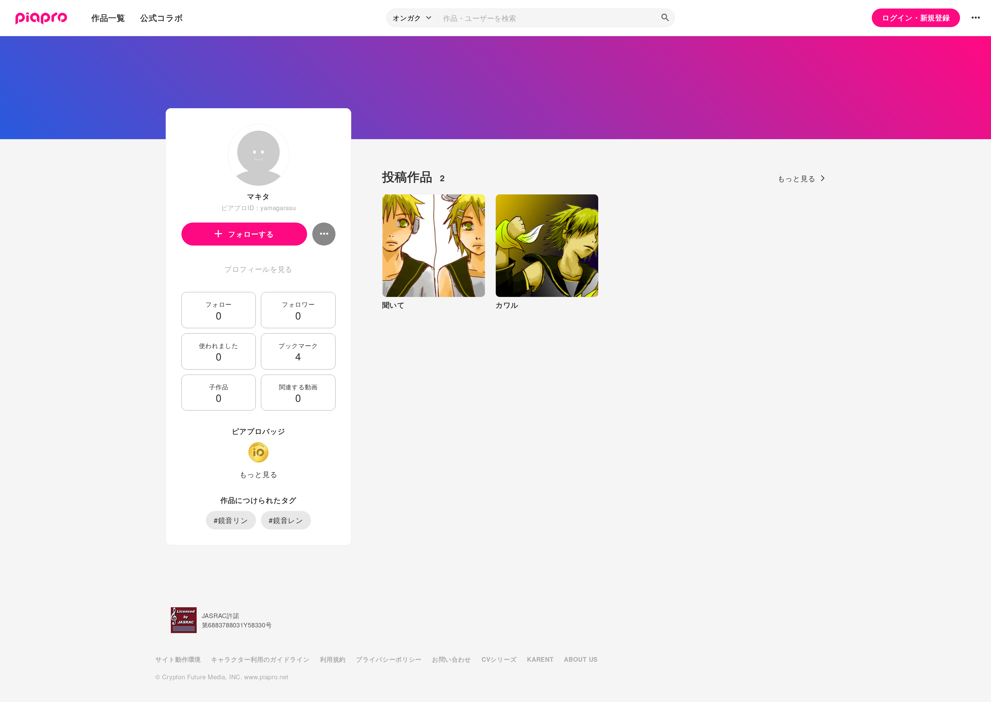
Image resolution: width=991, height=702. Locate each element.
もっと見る (258, 474)
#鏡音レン (286, 520)
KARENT (540, 659)
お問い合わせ (451, 659)
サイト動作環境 (178, 659)
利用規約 (333, 659)
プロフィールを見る (258, 269)
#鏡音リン (231, 520)
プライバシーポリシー (389, 659)
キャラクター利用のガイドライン (260, 659)
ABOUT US (581, 659)
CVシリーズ (499, 659)
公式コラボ (161, 17)
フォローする (251, 234)
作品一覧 (108, 17)
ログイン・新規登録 (916, 17)
